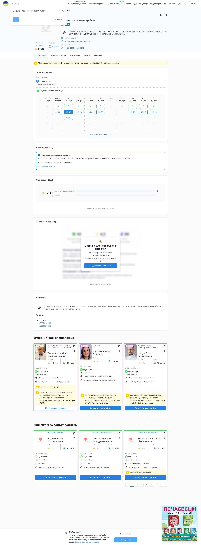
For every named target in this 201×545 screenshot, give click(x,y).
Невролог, (51, 432)
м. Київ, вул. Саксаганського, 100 (77, 41)
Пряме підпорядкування (97, 31)
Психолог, (52, 345)
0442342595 (69, 48)
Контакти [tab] (98, 55)
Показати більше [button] (48, 167)
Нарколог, (60, 345)
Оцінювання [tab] (75, 55)
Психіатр (96, 345)
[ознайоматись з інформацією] (62, 91)
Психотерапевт (106, 432)
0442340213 (79, 48)
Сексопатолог (66, 348)
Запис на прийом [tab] (41, 55)
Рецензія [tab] (87, 55)
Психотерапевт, (54, 348)
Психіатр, (67, 345)
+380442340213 (45, 326)
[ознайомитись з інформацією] (58, 106)
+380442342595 (45, 323)
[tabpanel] (100, 197)
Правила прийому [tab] (58, 55)
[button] (166, 15)
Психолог (154, 348)
